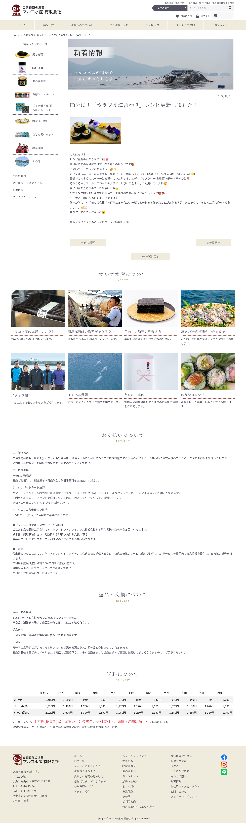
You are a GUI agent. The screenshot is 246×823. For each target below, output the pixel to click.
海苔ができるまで (84, 771)
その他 (36, 161)
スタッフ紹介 (82, 791)
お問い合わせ (220, 25)
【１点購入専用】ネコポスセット (43, 108)
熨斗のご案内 (179, 776)
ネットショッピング (134, 756)
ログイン (176, 766)
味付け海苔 (39, 68)
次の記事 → (214, 242)
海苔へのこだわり (81, 25)
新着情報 (18, 190)
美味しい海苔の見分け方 (88, 776)
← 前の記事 (88, 242)
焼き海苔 (37, 54)
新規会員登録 (179, 761)
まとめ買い (129, 786)
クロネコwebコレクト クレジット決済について (41, 503)
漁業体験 (37, 148)
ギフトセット (130, 776)
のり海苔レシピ (119, 25)
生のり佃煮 (39, 81)
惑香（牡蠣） (40, 121)
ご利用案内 (152, 25)
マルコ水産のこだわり (87, 766)
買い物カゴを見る (181, 756)
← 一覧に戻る (150, 256)
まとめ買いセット (43, 134)
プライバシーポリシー (26, 197)
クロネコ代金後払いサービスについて (35, 573)
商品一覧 (48, 25)
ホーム (22, 25)
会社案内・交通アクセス (27, 183)
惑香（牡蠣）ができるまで (90, 781)
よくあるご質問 (185, 25)
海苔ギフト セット (43, 94)
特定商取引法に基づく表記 (138, 807)
